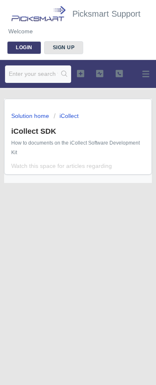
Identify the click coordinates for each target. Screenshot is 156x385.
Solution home (31, 115)
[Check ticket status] (99, 73)
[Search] (64, 74)
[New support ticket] (80, 73)
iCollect (69, 115)
